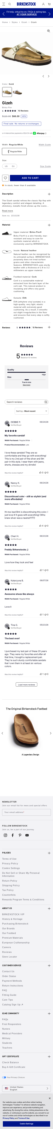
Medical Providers (12, 1033)
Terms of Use (9, 859)
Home (5, 22)
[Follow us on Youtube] (27, 835)
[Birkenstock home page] (26, 4)
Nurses (6, 1029)
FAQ (4, 990)
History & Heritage (12, 919)
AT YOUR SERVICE (27, 14)
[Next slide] (48, 76)
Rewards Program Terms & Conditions (23, 899)
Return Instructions (12, 986)
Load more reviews (26, 684)
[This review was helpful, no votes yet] (40, 472)
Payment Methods (12, 981)
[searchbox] (24, 402)
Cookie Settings (11, 868)
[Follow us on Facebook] (12, 835)
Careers (6, 947)
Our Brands (8, 928)
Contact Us (8, 971)
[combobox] (31, 411)
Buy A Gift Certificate (13, 1067)
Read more (7, 211)
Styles (15, 22)
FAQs (5, 1019)
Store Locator (9, 957)
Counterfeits (9, 895)
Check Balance (10, 1062)
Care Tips (7, 1000)
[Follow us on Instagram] (5, 835)
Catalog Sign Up (11, 1004)
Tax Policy (8, 890)
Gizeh (24, 22)
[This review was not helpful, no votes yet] (45, 472)
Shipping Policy (11, 885)
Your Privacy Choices (16, 1077)
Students (7, 1043)
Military (6, 1038)
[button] (4, 14)
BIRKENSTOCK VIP (13, 914)
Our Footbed (9, 933)
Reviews (7, 952)
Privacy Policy (10, 863)
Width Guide (45, 145)
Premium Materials (12, 938)
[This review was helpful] (40, 525)
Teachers (7, 1048)
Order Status (9, 976)
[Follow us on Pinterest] (20, 835)
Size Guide (45, 166)
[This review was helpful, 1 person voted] (41, 570)
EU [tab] (13, 166)
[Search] (9, 4)
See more (26, 385)
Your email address (14, 812)
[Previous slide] (43, 76)
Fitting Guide (9, 995)
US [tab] (6, 166)
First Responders (11, 1024)
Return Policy (9, 881)
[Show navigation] (3, 4)
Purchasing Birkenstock (15, 924)
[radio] (6, 92)
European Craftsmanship (16, 942)
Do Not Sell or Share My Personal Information (21, 874)
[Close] (50, 1098)
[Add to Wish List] (5, 178)
